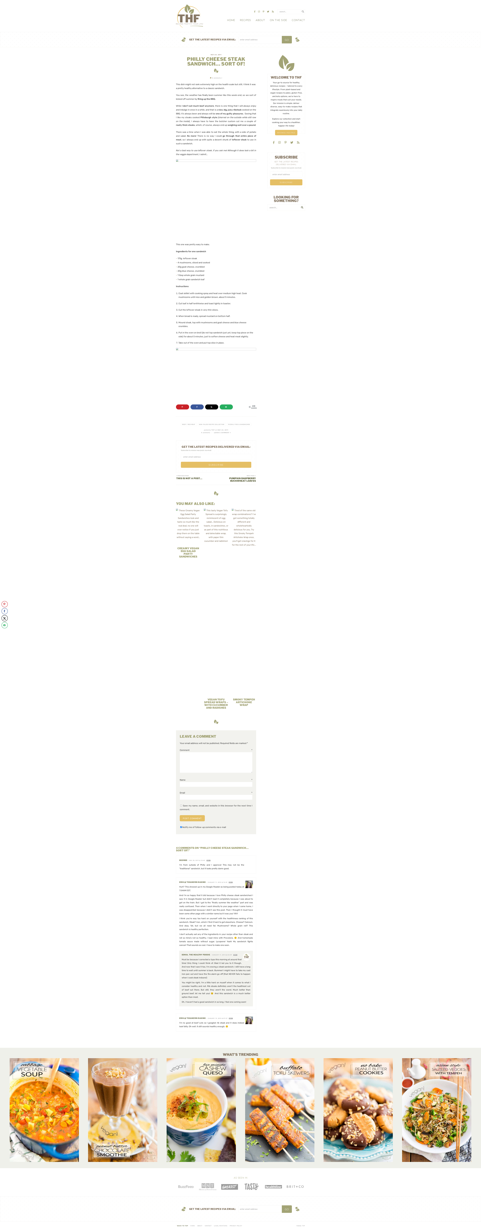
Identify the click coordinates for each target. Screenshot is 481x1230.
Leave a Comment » (222, 432)
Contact (298, 20)
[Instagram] (259, 11)
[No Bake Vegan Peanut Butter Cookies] (358, 1110)
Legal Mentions (220, 1226)
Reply (208, 860)
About (260, 20)
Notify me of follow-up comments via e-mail (204, 827)
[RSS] (273, 11)
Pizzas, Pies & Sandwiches (239, 424)
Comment (216, 750)
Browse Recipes (286, 133)
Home (231, 20)
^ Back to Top (182, 1226)
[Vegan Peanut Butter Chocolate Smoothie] (122, 1110)
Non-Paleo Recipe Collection (211, 424)
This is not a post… (189, 477)
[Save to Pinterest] (182, 406)
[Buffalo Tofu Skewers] (279, 1110)
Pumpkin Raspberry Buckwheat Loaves (242, 478)
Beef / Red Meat (188, 424)
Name (216, 780)
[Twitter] (268, 11)
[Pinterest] (264, 11)
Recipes (245, 20)
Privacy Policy (236, 1226)
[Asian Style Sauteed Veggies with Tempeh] (436, 1110)
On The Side (278, 20)
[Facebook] (255, 11)
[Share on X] (211, 406)
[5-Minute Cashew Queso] (201, 1110)
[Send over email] (226, 406)
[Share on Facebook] (197, 406)
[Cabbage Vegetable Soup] (44, 1110)
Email (216, 793)
